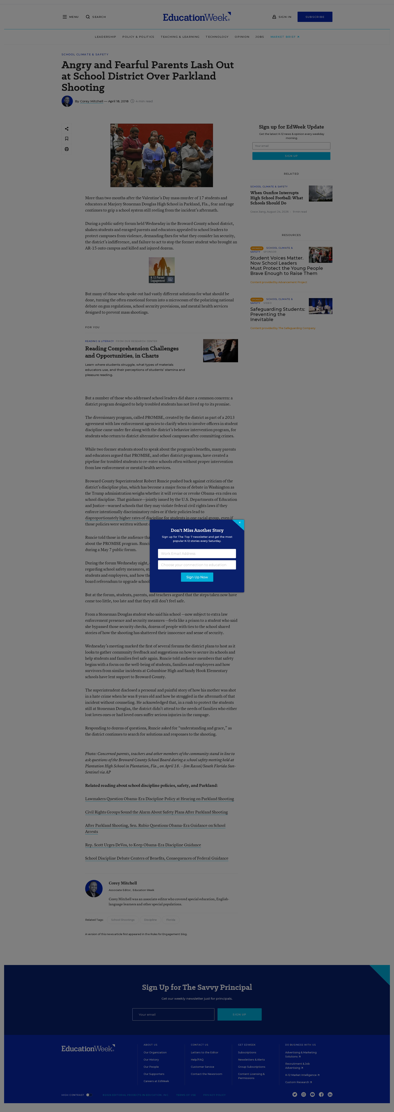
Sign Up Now (197, 577)
